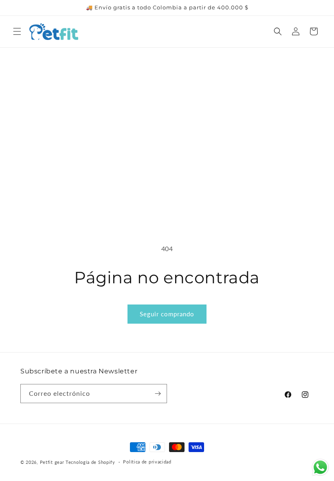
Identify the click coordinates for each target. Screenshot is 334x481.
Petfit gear (53, 462)
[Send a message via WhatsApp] (320, 467)
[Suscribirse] (158, 393)
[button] (17, 31)
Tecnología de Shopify (90, 462)
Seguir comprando (167, 314)
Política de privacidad (147, 461)
